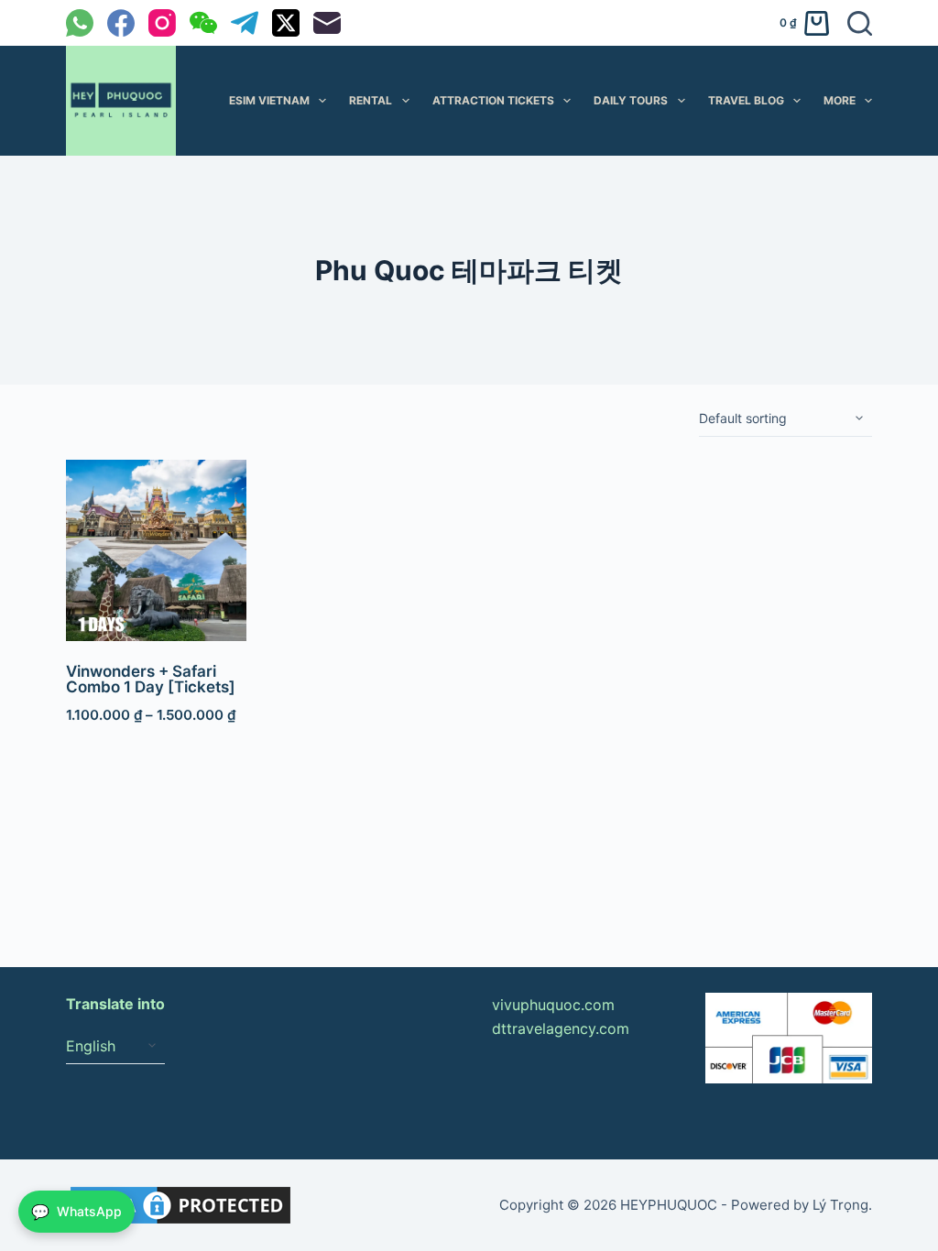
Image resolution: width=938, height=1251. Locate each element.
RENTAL (370, 100)
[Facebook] (121, 23)
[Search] (859, 23)
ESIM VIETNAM (269, 100)
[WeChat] (203, 23)
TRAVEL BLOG (746, 100)
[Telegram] (244, 23)
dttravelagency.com (560, 1028)
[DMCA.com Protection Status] (180, 1203)
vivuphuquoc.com (553, 1004)
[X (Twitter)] (286, 23)
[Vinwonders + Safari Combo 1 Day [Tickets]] (156, 550)
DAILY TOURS (631, 100)
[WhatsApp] (79, 23)
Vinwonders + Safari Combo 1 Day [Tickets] (150, 679)
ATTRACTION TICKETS (493, 100)
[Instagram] (162, 23)
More (839, 100)
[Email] (327, 23)
